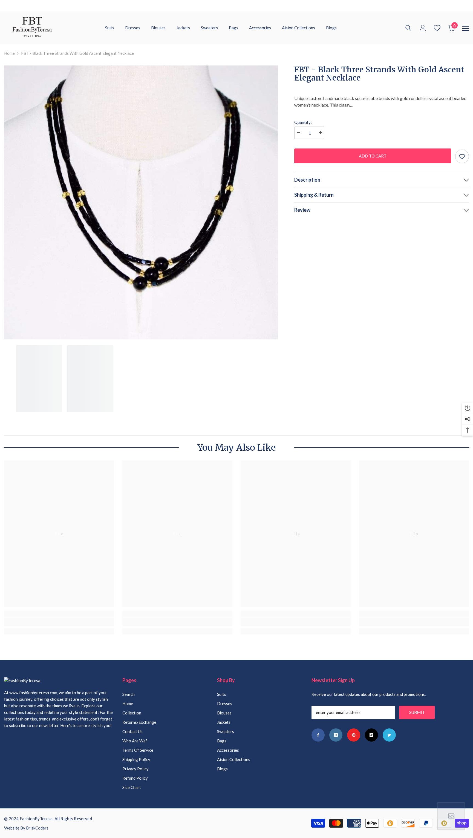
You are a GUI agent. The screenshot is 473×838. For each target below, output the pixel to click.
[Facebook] (318, 735)
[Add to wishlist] (462, 156)
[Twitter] (389, 735)
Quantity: (303, 122)
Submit (417, 712)
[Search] (408, 28)
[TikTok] (371, 735)
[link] (59, 622)
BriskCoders (37, 827)
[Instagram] (335, 735)
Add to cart (373, 155)
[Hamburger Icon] (465, 28)
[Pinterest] (353, 735)
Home (9, 53)
